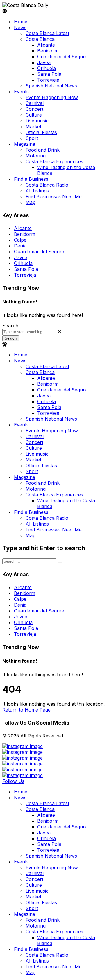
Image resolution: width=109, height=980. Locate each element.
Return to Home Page (26, 710)
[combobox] (29, 332)
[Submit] (60, 562)
